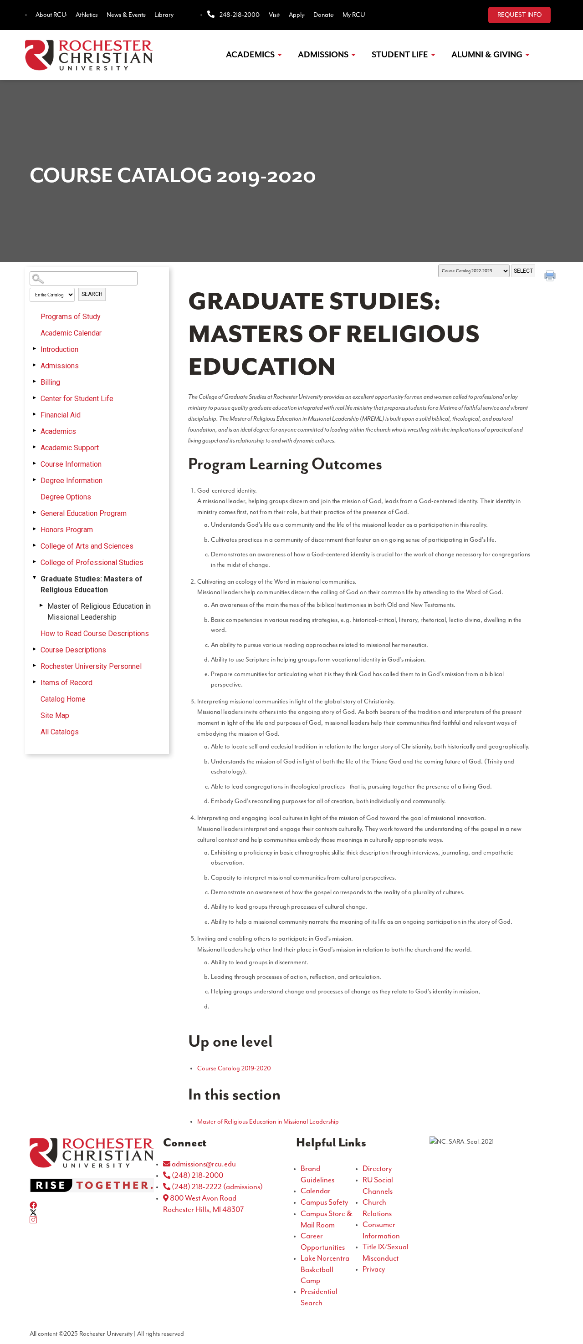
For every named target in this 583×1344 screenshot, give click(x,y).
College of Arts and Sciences (87, 546)
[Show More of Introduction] (34, 348)
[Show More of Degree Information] (34, 479)
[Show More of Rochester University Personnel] (34, 665)
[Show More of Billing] (34, 381)
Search (92, 294)
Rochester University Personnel (91, 666)
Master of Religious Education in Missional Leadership (99, 611)
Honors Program (67, 529)
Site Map (55, 715)
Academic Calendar (71, 333)
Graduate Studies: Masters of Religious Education (92, 584)
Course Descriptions (73, 650)
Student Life (400, 55)
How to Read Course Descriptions (95, 633)
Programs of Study (71, 316)
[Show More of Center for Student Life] (34, 397)
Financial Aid (61, 415)
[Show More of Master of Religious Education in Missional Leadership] (41, 605)
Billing (50, 382)
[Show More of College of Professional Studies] (34, 561)
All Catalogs (60, 732)
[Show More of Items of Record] (34, 682)
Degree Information (71, 480)
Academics (250, 55)
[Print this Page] (551, 277)
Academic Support (70, 447)
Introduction (59, 349)
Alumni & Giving (486, 55)
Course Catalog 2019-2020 (234, 1068)
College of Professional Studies (92, 562)
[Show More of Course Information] (34, 463)
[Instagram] (92, 1219)
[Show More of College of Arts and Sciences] (34, 545)
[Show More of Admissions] (34, 365)
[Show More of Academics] (34, 430)
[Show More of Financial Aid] (34, 414)
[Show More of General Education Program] (34, 512)
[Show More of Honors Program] (34, 529)
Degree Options (66, 497)
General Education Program (84, 513)
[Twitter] (92, 1212)
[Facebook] (92, 1205)
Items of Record (66, 682)
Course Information (71, 464)
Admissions (323, 55)
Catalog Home (63, 699)
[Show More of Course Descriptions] (34, 649)
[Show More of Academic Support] (34, 447)
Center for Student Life (77, 398)
